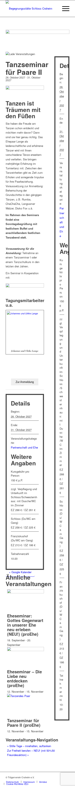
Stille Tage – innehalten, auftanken (29, 746)
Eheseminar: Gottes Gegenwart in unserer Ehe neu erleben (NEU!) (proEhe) (25, 625)
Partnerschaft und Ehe (24, 447)
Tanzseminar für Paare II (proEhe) (23, 722)
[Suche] (54, 8)
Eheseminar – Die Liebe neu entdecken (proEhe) (24, 678)
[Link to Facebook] (54, 777)
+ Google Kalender (20, 572)
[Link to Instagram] (60, 777)
